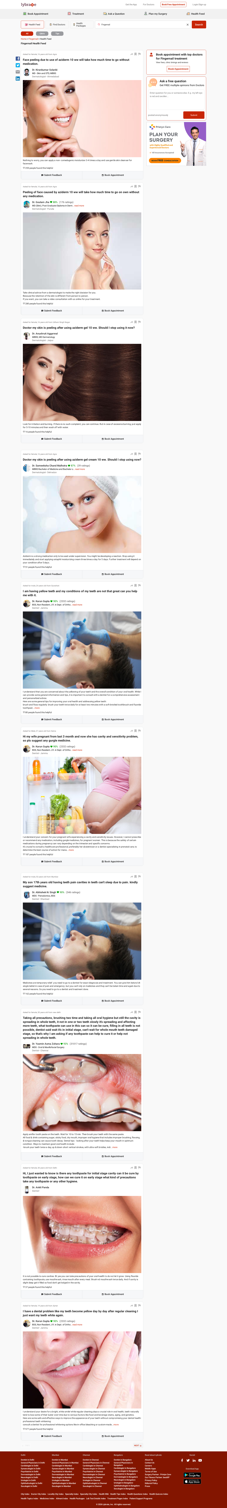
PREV (27, 1445)
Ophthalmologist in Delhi (31, 1483)
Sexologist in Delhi (29, 1486)
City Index (25, 1494)
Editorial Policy (151, 1483)
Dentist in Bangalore (123, 1460)
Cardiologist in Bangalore (125, 1468)
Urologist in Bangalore (123, 1483)
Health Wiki (104, 1494)
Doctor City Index (38, 1494)
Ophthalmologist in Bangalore (127, 1486)
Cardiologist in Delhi (29, 1465)
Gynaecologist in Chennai (94, 1468)
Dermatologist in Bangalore (126, 1477)
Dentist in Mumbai (60, 1460)
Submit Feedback (53, 175)
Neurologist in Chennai (93, 1477)
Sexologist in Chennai (92, 1486)
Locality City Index (56, 1494)
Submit (193, 115)
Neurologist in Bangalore (124, 1480)
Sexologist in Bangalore (124, 1488)
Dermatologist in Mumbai (63, 1474)
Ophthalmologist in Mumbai (64, 1483)
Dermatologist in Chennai (94, 1474)
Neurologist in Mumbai (62, 1477)
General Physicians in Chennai (96, 1463)
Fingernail (33, 39)
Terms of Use (151, 1471)
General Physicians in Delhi (33, 1463)
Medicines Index (47, 1498)
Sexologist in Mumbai (61, 1486)
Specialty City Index (88, 1494)
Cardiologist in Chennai (93, 1465)
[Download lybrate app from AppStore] (192, 1483)
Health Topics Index (29, 1498)
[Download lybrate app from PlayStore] (192, 1477)
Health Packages (77, 1498)
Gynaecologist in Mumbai (63, 1468)
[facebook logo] (182, 1461)
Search (199, 24)
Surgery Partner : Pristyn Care (158, 1474)
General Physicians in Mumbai (65, 1463)
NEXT (136, 1445)
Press (147, 1486)
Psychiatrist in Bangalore (125, 1474)
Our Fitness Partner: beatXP (157, 1477)
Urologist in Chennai (91, 1480)
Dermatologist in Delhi (30, 1474)
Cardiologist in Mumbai (62, 1465)
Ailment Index (62, 1498)
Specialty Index (72, 1494)
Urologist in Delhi (28, 1480)
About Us (149, 1460)
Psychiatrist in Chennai (93, 1471)
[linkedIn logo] (194, 1461)
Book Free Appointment (173, 4)
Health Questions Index (137, 1494)
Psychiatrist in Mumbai (62, 1471)
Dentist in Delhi (27, 1460)
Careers (148, 1465)
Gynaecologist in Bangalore (126, 1471)
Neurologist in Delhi (29, 1477)
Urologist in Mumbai (60, 1480)
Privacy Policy (151, 1480)
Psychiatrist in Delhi (29, 1471)
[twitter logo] (188, 1461)
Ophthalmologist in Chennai (95, 1483)
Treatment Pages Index (117, 1498)
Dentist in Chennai (91, 1460)
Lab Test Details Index (96, 1498)
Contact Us (149, 1463)
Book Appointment (114, 175)
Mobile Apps (150, 1468)
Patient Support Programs (141, 1498)
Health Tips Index (118, 1494)
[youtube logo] (200, 1461)
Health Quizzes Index (158, 1494)
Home (24, 39)
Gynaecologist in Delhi (30, 1468)
